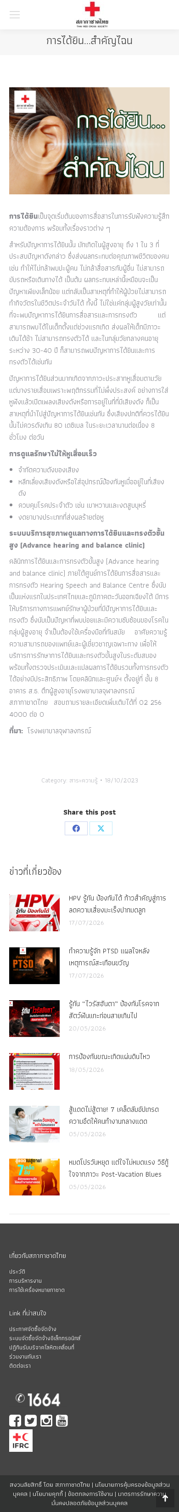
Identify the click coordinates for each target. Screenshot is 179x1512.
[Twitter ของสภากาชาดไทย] (32, 1421)
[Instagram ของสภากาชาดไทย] (47, 1421)
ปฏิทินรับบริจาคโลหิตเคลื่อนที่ (41, 1347)
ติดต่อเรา (20, 1365)
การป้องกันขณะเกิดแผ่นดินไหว (109, 1056)
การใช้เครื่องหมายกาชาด (37, 1290)
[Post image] (34, 913)
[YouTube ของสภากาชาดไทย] (63, 1421)
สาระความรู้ (83, 780)
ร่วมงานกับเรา (25, 1356)
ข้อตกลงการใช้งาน (90, 1494)
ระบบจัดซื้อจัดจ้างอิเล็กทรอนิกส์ (44, 1338)
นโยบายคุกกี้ (48, 1494)
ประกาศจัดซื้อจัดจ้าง (32, 1329)
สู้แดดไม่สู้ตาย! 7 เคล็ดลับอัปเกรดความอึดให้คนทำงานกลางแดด (114, 1115)
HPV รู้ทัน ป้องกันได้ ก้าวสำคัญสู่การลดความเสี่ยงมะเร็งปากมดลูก (117, 904)
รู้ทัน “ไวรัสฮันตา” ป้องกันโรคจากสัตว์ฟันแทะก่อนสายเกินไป (114, 1009)
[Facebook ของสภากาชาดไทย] (16, 1421)
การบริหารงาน (25, 1280)
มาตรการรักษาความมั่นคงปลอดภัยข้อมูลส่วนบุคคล (108, 1498)
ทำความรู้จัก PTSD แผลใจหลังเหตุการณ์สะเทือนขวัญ (109, 956)
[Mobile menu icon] (14, 14)
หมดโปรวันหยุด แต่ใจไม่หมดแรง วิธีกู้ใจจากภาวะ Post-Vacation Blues (118, 1168)
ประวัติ (17, 1271)
